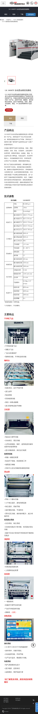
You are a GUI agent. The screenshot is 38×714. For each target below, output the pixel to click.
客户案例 (6, 702)
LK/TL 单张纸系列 (18, 20)
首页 (3, 20)
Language (6, 711)
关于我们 (6, 698)
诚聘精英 (6, 700)
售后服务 (18, 700)
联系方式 (18, 698)
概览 (5, 14)
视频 (13, 14)
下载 (21, 14)
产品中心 (8, 20)
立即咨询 (31, 14)
